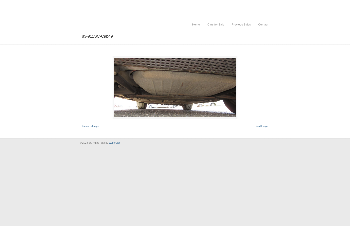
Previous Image (90, 126)
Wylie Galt (114, 142)
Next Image (262, 126)
